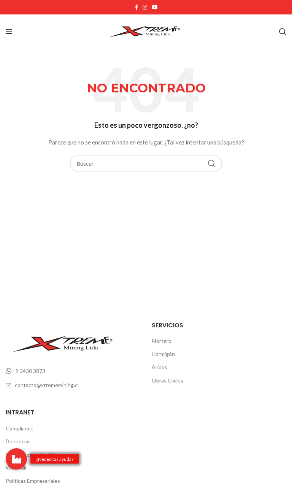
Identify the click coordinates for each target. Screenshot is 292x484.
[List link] (73, 371)
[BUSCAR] (211, 163)
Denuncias (18, 441)
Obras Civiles (167, 380)
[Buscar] (282, 31)
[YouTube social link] (154, 7)
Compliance (19, 428)
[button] (16, 459)
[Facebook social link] (136, 7)
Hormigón (163, 354)
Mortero (161, 341)
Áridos (159, 367)
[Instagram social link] (144, 7)
